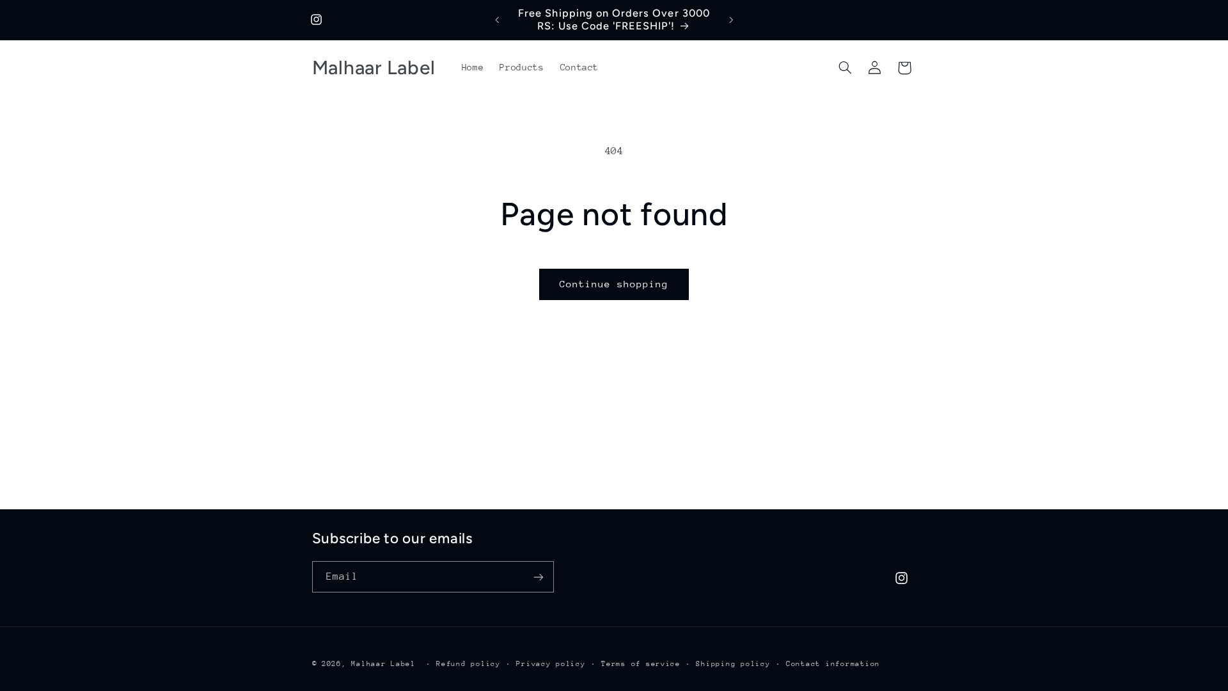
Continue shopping (614, 283)
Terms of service (641, 664)
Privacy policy (550, 664)
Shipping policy (733, 664)
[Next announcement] (731, 20)
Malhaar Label (383, 664)
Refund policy (468, 664)
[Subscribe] (538, 576)
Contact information (833, 664)
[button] (845, 68)
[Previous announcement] (497, 20)
